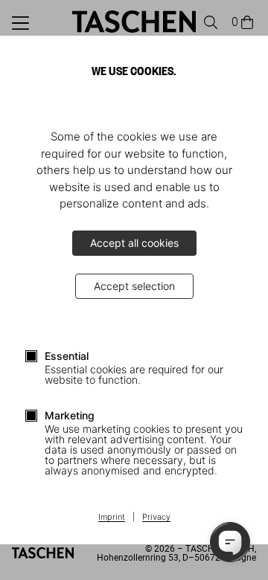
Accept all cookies (134, 242)
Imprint (111, 517)
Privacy (156, 517)
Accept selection (134, 286)
